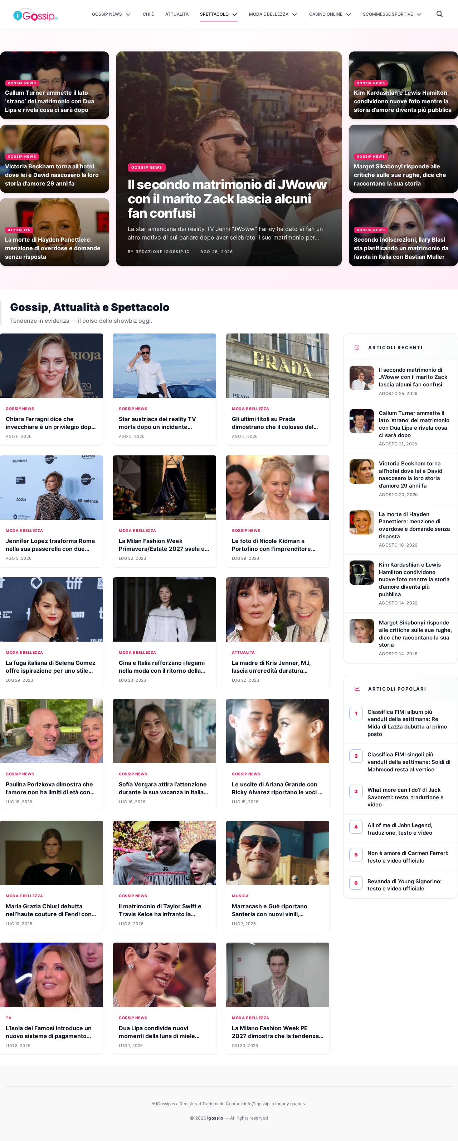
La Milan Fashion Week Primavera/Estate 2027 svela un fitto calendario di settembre (163, 548)
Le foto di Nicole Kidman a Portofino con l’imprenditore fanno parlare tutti (271, 548)
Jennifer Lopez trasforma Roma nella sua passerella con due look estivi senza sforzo (50, 548)
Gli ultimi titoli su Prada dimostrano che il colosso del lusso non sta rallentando (272, 426)
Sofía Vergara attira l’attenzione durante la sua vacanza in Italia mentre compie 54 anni (163, 792)
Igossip (215, 1118)
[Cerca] (440, 14)
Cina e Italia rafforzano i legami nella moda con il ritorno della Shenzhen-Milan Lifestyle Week (163, 670)
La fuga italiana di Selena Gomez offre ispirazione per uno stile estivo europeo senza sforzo (51, 670)
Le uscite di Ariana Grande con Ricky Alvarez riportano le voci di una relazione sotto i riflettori (277, 792)
